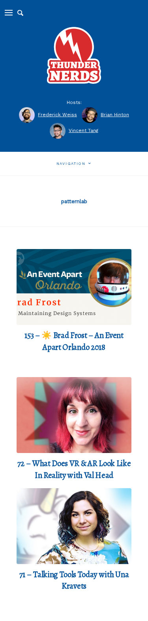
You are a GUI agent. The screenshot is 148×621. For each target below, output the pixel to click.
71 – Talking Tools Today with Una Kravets (74, 580)
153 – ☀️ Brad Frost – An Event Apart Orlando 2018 (74, 341)
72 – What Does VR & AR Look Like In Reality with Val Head (74, 469)
